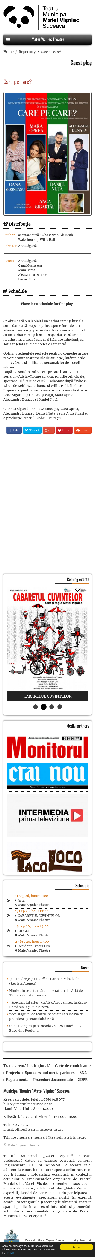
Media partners (77, 726)
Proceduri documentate (53, 1079)
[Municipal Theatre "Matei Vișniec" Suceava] (40, 17)
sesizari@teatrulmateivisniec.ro (60, 1137)
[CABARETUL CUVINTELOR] (47, 644)
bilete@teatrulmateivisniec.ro (28, 1104)
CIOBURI (25, 931)
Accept (76, 1247)
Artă (21, 900)
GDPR (83, 1079)
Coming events (78, 579)
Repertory (27, 52)
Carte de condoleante (73, 1066)
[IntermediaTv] (47, 815)
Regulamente (17, 1079)
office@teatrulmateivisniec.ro (39, 1129)
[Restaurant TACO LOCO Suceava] (47, 861)
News (85, 967)
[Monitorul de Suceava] (47, 747)
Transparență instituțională (26, 1066)
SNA (83, 1073)
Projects (13, 1073)
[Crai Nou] (47, 776)
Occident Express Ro (34, 946)
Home (8, 52)
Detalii (10, 1253)
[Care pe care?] (47, 153)
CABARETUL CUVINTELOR (39, 916)
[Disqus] (47, 497)
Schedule (82, 885)
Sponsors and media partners (50, 1073)
